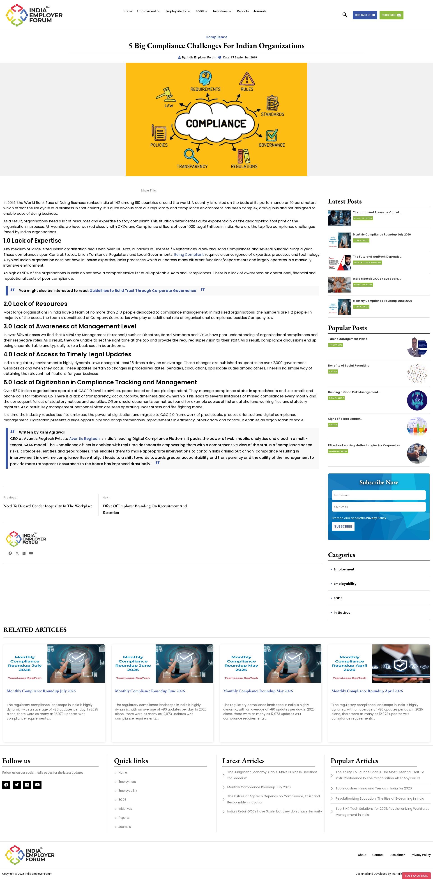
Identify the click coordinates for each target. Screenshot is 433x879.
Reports (243, 11)
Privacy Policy (376, 518)
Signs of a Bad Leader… (345, 419)
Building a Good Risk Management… (354, 392)
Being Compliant (189, 254)
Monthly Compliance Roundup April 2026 (367, 690)
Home (128, 11)
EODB (200, 11)
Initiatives (220, 11)
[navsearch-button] (347, 15)
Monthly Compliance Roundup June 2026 (382, 301)
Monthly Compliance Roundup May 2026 (258, 690)
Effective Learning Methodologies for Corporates (364, 445)
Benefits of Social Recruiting (348, 365)
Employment (146, 11)
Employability (176, 11)
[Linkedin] (27, 785)
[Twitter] (17, 785)
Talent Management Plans (347, 339)
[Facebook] (6, 785)
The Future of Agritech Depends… (377, 256)
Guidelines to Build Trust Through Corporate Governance (143, 290)
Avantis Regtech (84, 438)
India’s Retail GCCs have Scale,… (377, 279)
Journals (259, 11)
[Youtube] (37, 785)
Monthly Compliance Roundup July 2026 (382, 234)
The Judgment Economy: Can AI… (377, 212)
